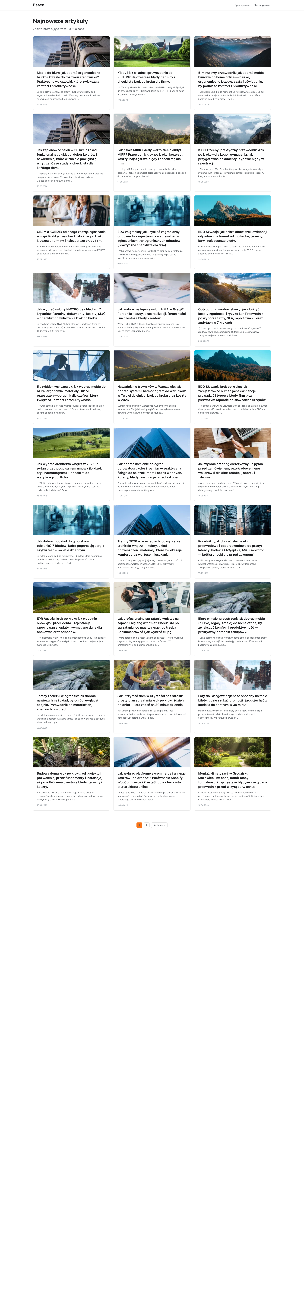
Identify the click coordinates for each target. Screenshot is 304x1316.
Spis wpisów (242, 5)
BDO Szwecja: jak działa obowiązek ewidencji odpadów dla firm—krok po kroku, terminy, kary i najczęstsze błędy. (232, 236)
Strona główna (262, 5)
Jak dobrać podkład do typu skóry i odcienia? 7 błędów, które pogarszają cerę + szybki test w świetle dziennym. (70, 545)
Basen (38, 5)
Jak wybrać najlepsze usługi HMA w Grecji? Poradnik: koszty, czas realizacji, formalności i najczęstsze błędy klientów (151, 313)
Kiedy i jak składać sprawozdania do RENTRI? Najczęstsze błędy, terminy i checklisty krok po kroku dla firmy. (146, 77)
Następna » (159, 825)
